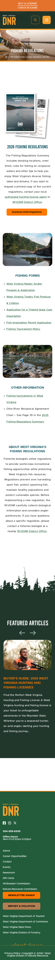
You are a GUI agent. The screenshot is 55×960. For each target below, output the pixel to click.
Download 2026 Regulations (27, 212)
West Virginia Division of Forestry (21, 932)
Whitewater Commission (16, 883)
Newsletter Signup (21, 895)
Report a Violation (21, 906)
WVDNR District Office (27, 202)
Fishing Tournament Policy (23, 329)
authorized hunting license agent (26, 197)
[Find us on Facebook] (5, 823)
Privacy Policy (12, 953)
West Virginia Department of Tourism (24, 916)
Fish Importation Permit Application (28, 322)
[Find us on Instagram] (10, 823)
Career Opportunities (14, 856)
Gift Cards (8, 878)
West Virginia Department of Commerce (25, 921)
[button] (35, 20)
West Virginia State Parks (17, 927)
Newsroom (9, 872)
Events (7, 867)
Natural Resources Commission (20, 889)
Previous (22, 633)
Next (33, 633)
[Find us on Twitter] (16, 823)
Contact (7, 861)
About (6, 851)
